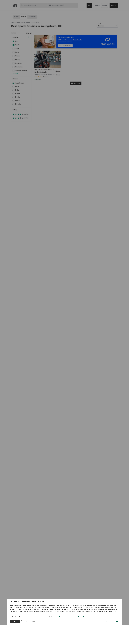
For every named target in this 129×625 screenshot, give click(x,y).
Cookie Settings (29, 621)
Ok (15, 621)
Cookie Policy (115, 621)
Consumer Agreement (59, 616)
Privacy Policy (82, 616)
